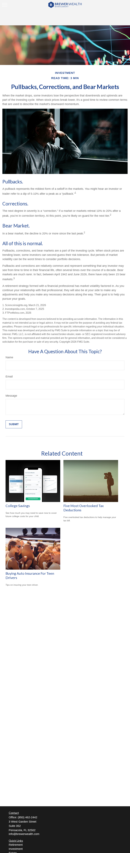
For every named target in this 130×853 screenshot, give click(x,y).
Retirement (16, 844)
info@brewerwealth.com (24, 834)
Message (11, 395)
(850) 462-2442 (27, 817)
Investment (16, 848)
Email (9, 376)
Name (9, 357)
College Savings (18, 506)
